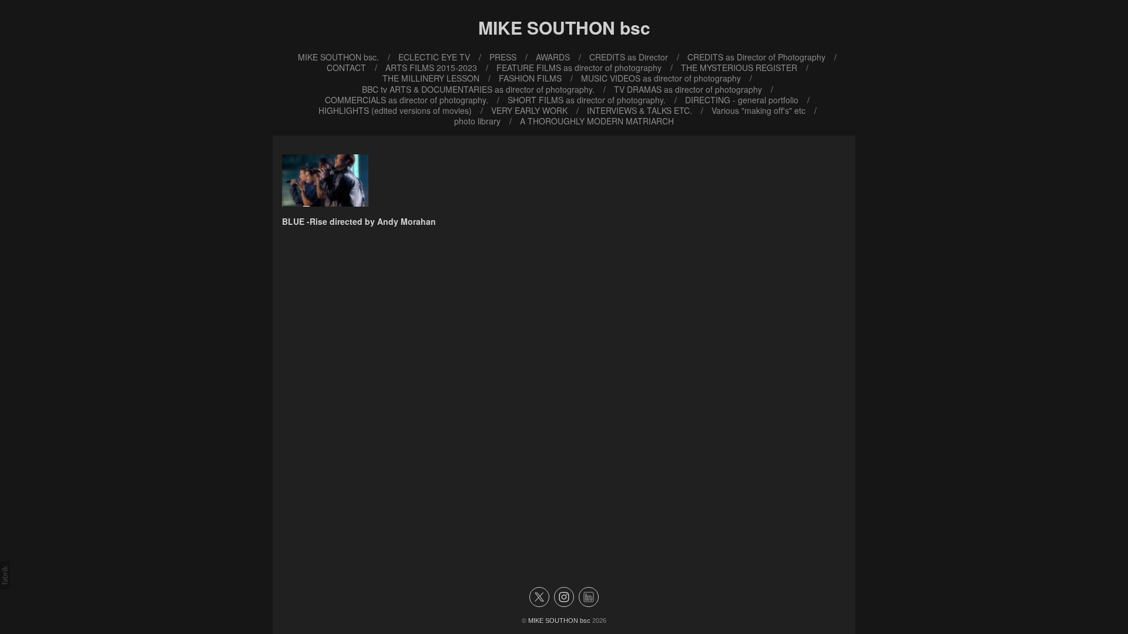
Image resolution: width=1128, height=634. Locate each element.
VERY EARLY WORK (529, 110)
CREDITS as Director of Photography (756, 57)
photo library (477, 121)
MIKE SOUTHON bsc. (338, 57)
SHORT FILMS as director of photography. (587, 100)
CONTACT (346, 67)
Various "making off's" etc (758, 110)
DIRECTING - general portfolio (741, 100)
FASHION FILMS (530, 78)
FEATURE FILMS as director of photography (579, 67)
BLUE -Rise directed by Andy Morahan (359, 221)
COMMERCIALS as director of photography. (406, 100)
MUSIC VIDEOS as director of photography (661, 78)
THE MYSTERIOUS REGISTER (739, 67)
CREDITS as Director (628, 57)
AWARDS (553, 57)
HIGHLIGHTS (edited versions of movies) (395, 110)
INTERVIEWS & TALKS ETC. (639, 110)
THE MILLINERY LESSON (430, 78)
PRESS (502, 57)
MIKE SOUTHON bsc (559, 620)
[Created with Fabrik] (4, 575)
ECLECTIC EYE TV (434, 57)
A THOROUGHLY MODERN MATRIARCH (597, 121)
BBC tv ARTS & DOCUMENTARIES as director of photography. (478, 89)
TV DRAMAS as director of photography (688, 89)
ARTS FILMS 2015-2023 (431, 67)
